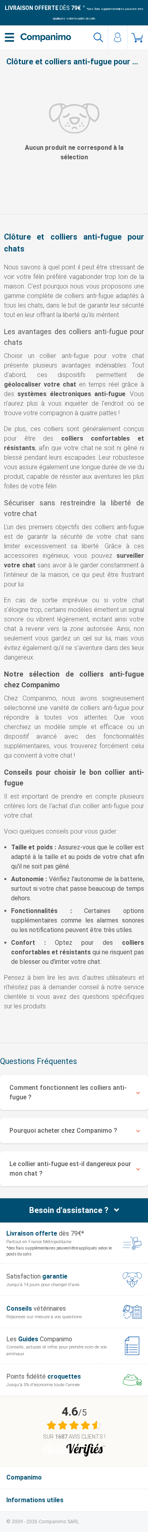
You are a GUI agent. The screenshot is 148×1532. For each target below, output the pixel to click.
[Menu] (9, 37)
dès (43, 8)
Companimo (24, 1477)
